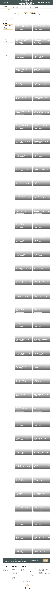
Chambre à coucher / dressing (7, 44)
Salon (5, 30)
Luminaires (13, 569)
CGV (26, 592)
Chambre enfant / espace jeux (7, 47)
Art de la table (14, 573)
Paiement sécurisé (33, 570)
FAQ (31, 571)
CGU (29, 592)
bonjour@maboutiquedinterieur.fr (45, 568)
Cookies (44, 592)
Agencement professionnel (6, 53)
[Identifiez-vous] (48, 6)
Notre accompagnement (33, 575)
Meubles (13, 570)
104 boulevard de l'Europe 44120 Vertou (43, 570)
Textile (13, 576)
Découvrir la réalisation (20, 29)
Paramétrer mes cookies (11, 592)
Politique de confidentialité (37, 592)
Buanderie (5, 41)
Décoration (14, 574)
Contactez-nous (40, 2)
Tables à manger (14, 572)
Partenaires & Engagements (5, 572)
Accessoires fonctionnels (14, 578)
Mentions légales (20, 592)
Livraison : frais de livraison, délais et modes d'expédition (33, 567)
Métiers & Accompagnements (6, 570)
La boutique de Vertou (6, 568)
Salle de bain (6, 50)
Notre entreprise (33, 572)
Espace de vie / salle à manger (7, 28)
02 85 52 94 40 (47, 2)
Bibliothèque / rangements (6, 33)
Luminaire (5, 55)
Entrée (5, 39)
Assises (13, 568)
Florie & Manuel (23, 568)
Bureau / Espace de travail (7, 37)
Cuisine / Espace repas (8, 25)
